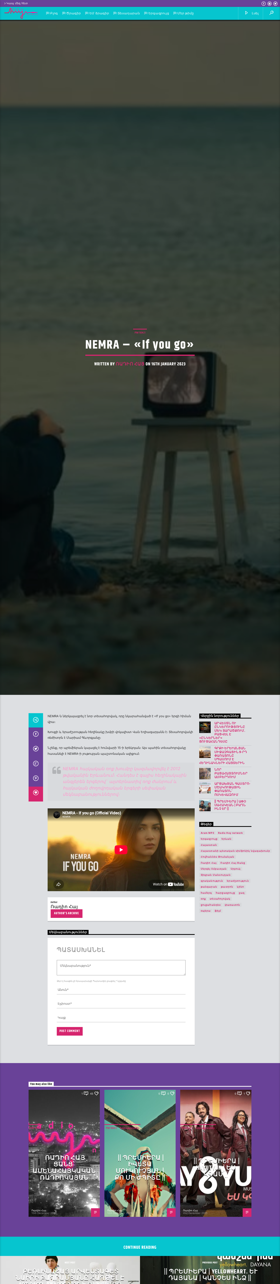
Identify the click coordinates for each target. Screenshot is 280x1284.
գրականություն (212, 938)
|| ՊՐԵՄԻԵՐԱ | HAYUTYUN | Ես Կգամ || (217, 1225)
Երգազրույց (159, 13)
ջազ (242, 950)
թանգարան (209, 944)
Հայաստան (209, 902)
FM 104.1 (140, 359)
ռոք (203, 956)
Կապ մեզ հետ (17, 3)
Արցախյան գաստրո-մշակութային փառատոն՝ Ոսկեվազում (232, 847)
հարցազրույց (225, 950)
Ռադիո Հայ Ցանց (232, 920)
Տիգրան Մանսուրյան (216, 932)
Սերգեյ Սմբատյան (214, 926)
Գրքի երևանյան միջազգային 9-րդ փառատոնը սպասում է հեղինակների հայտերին (223, 814)
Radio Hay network (230, 890)
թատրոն (227, 944)
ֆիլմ (218, 968)
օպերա (206, 968)
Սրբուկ (236, 926)
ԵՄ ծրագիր (99, 13)
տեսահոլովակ (220, 956)
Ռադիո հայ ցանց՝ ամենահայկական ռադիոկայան (64, 1225)
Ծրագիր (73, 13)
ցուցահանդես (211, 962)
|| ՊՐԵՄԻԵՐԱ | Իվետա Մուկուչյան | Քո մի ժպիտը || (140, 1225)
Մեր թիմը (186, 13)
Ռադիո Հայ (130, 390)
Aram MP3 (207, 890)
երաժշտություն (238, 938)
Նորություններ (129, 1185)
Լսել (255, 13)
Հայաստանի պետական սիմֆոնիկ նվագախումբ (235, 908)
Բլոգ (54, 13)
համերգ (206, 950)
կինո (240, 944)
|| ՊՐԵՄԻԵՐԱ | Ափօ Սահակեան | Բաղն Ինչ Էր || (230, 863)
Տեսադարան (129, 13)
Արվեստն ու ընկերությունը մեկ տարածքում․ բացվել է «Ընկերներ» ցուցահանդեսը (222, 790)
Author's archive (66, 971)
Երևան (227, 896)
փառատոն (232, 962)
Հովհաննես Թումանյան (217, 914)
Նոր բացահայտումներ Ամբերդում (231, 831)
